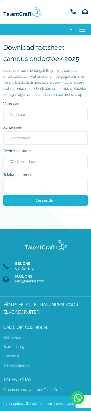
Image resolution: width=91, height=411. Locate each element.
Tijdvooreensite (65, 404)
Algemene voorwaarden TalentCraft (32, 390)
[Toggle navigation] (82, 29)
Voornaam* (12, 104)
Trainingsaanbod (16, 365)
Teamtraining (13, 347)
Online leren (13, 337)
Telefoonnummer (17, 175)
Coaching (11, 356)
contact (57, 94)
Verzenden (45, 200)
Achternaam (13, 127)
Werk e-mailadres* (18, 151)
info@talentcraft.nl (29, 281)
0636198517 (25, 268)
